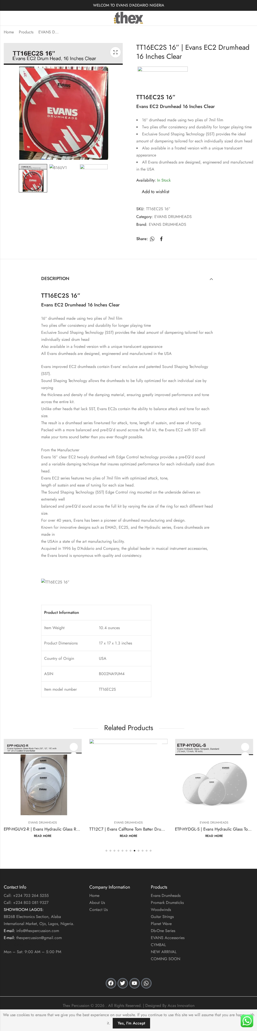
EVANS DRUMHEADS (48, 32)
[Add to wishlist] (74, 747)
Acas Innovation (181, 1005)
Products (26, 32)
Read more (43, 836)
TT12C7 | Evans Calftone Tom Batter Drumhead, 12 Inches (56, 829)
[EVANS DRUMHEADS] (162, 76)
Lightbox (115, 52)
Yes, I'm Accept (131, 1023)
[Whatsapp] (146, 983)
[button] (106, 850)
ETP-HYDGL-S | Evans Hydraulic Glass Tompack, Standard (141, 829)
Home (9, 32)
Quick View (74, 756)
